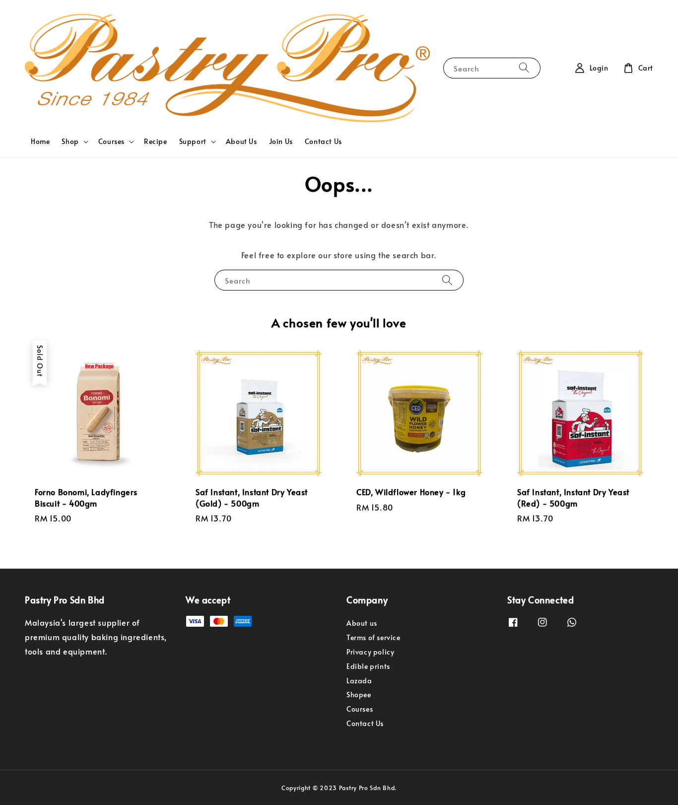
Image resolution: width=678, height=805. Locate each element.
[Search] (524, 67)
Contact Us (323, 141)
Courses (111, 141)
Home (40, 141)
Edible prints (368, 666)
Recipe (155, 141)
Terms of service (373, 637)
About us (361, 623)
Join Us (281, 141)
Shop (70, 141)
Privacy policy (370, 652)
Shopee (358, 694)
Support (192, 141)
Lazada (359, 680)
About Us (241, 141)
